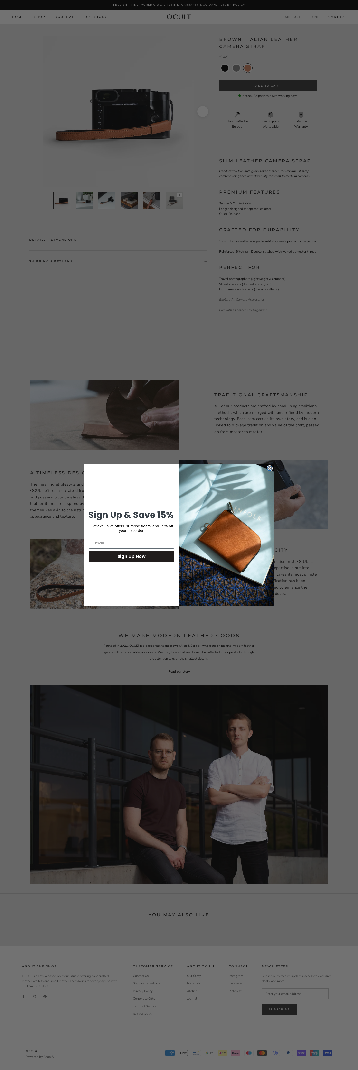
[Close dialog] (269, 468)
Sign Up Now (131, 556)
